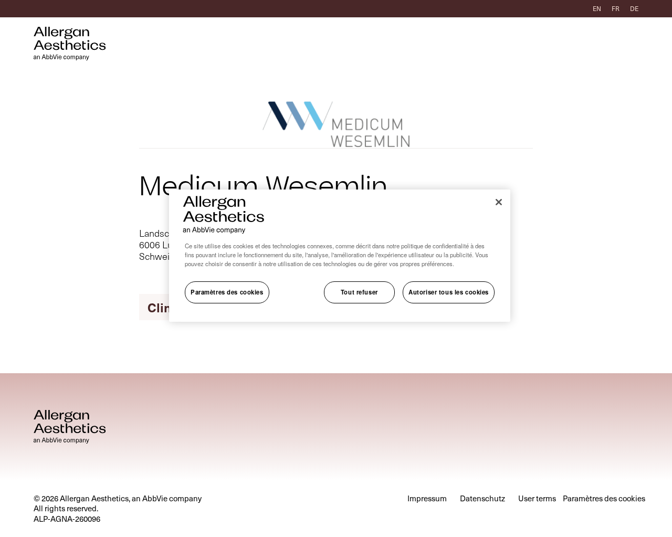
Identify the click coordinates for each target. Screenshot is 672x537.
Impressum (427, 498)
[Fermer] (498, 202)
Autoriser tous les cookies (448, 292)
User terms (537, 498)
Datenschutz (482, 498)
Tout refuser (359, 292)
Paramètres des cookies (227, 292)
